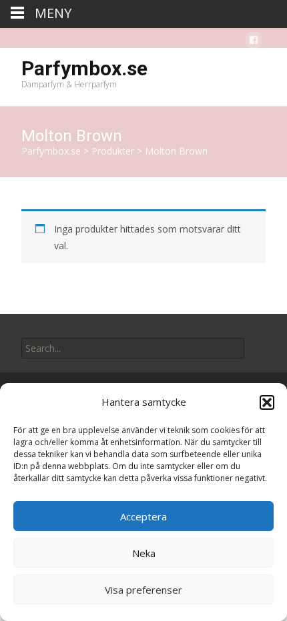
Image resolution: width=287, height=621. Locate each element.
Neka (144, 553)
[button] (267, 402)
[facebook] (254, 42)
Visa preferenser (143, 589)
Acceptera (143, 516)
